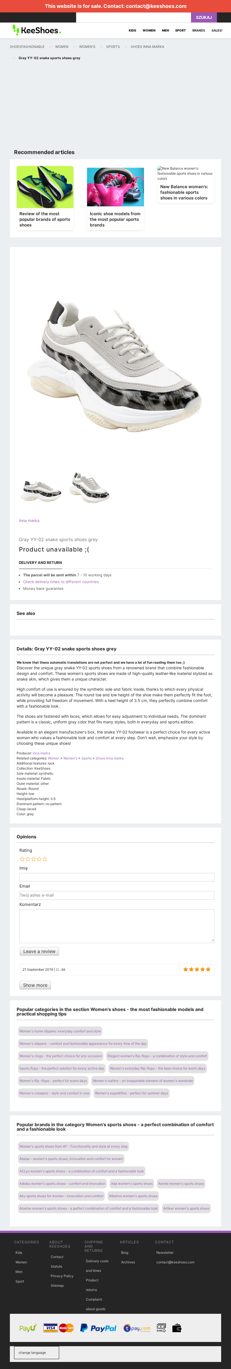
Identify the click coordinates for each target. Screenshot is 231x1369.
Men (19, 1272)
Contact (57, 1257)
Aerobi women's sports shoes (181, 1183)
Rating (25, 850)
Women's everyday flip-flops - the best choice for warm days (157, 1068)
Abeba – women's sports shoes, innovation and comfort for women (71, 1159)
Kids (18, 1252)
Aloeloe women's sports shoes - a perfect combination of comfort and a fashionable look (88, 1208)
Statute (56, 1266)
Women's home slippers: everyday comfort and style (60, 1031)
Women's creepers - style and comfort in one (54, 1093)
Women (21, 1262)
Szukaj (204, 17)
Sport (19, 1281)
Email (24, 886)
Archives (128, 1262)
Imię (23, 868)
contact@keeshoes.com (156, 6)
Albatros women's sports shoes (133, 1196)
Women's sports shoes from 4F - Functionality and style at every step (73, 1146)
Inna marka (29, 520)
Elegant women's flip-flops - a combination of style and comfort (157, 1056)
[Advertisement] (115, 105)
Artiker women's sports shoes (186, 1208)
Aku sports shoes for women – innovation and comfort (61, 1196)
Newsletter (165, 1252)
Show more (35, 985)
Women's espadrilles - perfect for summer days (131, 1093)
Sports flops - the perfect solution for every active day (61, 1068)
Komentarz (30, 904)
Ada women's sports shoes (132, 1183)
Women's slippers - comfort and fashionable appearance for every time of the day (83, 1043)
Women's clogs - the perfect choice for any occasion (60, 1056)
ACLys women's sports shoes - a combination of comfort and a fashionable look (81, 1171)
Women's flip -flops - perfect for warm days (53, 1081)
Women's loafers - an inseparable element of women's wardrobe (143, 1081)
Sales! (217, 30)
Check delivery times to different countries (61, 581)
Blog (124, 1252)
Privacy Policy (62, 1276)
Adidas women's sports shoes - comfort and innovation (62, 1183)
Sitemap (57, 1285)
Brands (198, 30)
